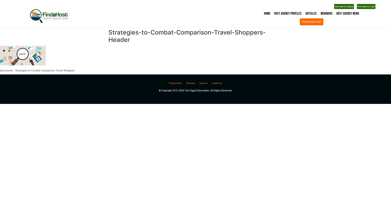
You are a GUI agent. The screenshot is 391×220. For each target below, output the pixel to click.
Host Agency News (347, 13)
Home (267, 13)
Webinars (327, 13)
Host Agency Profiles (287, 13)
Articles (311, 13)
